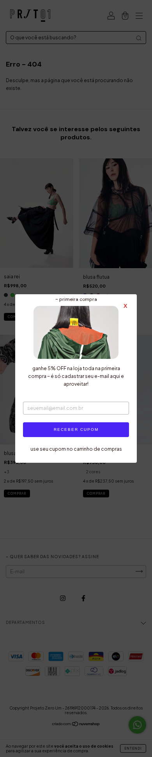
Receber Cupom (76, 429)
